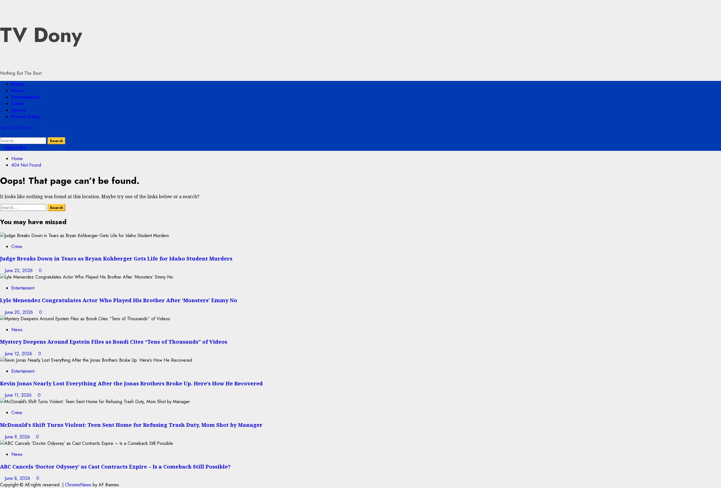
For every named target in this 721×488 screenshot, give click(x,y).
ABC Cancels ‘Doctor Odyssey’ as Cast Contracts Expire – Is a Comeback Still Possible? (115, 466)
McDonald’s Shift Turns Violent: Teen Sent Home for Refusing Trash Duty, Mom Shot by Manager (131, 424)
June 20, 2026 (19, 312)
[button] (1, 134)
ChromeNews (78, 485)
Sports (18, 110)
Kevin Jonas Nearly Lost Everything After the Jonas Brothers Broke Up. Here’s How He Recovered (131, 383)
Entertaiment (25, 97)
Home (17, 84)
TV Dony (41, 35)
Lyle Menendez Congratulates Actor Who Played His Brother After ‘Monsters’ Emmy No (118, 300)
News (17, 90)
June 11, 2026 (19, 395)
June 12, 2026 (19, 353)
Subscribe (14, 147)
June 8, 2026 (18, 478)
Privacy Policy (25, 116)
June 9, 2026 (18, 437)
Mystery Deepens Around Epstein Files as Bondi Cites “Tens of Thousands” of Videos (113, 341)
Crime (17, 103)
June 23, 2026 (19, 270)
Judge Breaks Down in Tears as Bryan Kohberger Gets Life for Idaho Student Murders (116, 258)
